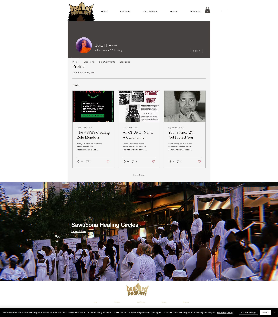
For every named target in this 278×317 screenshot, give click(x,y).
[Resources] (143, 273)
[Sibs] (137, 273)
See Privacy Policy (225, 312)
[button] (207, 10)
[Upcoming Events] (140, 273)
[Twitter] (224, 11)
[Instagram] (229, 11)
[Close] (274, 312)
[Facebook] (220, 11)
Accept (265, 312)
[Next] (262, 231)
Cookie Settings (248, 312)
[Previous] (15, 231)
